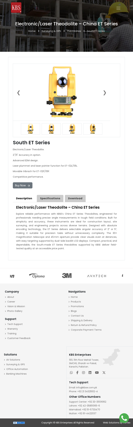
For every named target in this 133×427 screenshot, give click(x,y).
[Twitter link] (105, 373)
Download (75, 198)
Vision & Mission (16, 306)
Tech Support (15, 324)
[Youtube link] (97, 373)
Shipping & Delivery (81, 320)
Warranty (12, 328)
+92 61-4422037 (82, 413)
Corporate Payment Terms (86, 329)
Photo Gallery (14, 311)
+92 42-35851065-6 (84, 405)
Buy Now (21, 185)
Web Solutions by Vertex (116, 422)
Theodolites (74, 31)
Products (76, 301)
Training (11, 333)
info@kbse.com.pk (83, 387)
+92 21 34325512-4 (83, 391)
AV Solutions (13, 359)
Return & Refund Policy (84, 325)
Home (32, 31)
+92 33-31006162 (87, 401)
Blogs (74, 311)
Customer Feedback (18, 338)
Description (24, 198)
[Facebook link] (78, 373)
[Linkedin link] (91, 373)
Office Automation (17, 369)
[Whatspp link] (72, 373)
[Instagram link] (84, 373)
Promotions (77, 306)
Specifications (50, 198)
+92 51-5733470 (84, 409)
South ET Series (96, 31)
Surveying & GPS (51, 31)
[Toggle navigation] (118, 8)
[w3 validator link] (19, 422)
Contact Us (77, 315)
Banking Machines (16, 373)
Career (11, 301)
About (10, 297)
